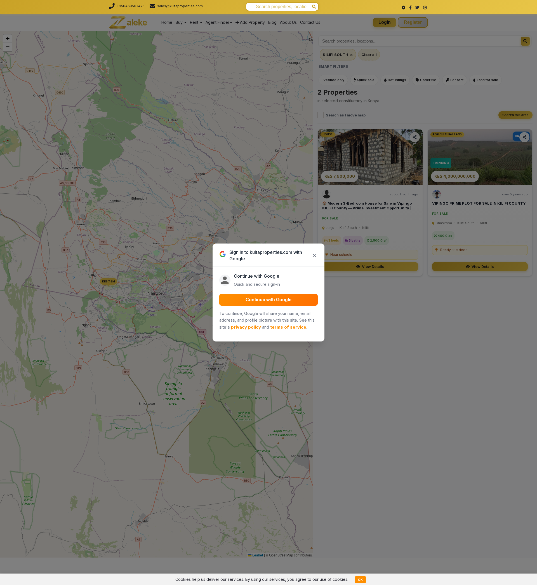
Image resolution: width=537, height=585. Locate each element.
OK (360, 579)
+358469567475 (131, 6)
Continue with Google (268, 299)
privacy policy (246, 327)
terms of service (288, 327)
